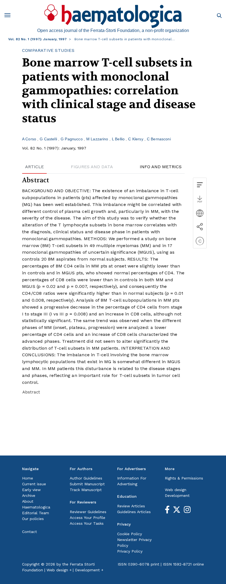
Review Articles (131, 506)
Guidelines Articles (134, 512)
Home (27, 478)
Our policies (33, 518)
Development (177, 495)
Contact (29, 531)
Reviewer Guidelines (88, 512)
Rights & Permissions (184, 478)
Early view (31, 489)
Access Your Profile (87, 517)
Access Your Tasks (87, 523)
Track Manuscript (86, 489)
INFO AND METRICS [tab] (161, 166)
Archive (28, 495)
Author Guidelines (86, 478)
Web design (175, 489)
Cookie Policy (129, 534)
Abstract (31, 392)
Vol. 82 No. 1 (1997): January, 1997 (37, 39)
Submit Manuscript (87, 484)
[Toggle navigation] (9, 16)
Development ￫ (89, 570)
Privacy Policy (129, 551)
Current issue (34, 484)
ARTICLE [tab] (34, 166)
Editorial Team (35, 513)
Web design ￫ (59, 570)
